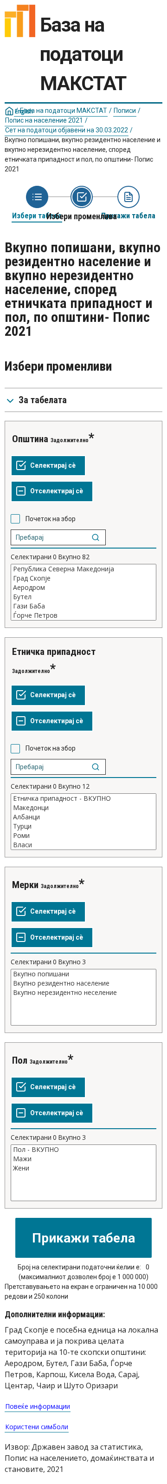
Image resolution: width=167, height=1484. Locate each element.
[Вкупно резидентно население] (83, 983)
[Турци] (83, 826)
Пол (19, 1060)
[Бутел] (83, 596)
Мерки (25, 884)
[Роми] (83, 835)
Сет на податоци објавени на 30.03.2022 (66, 130)
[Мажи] (83, 1159)
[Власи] (83, 845)
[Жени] (83, 1168)
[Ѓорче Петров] (83, 615)
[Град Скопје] (83, 578)
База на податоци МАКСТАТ (63, 110)
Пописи (125, 110)
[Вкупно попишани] (83, 974)
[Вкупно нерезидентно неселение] (83, 992)
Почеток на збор (51, 519)
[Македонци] (83, 807)
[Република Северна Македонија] (83, 569)
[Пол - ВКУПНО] (83, 1149)
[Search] (95, 537)
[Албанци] (83, 817)
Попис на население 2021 (44, 120)
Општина (30, 439)
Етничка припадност (54, 651)
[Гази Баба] (83, 606)
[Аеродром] (83, 587)
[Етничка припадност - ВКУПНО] (83, 798)
